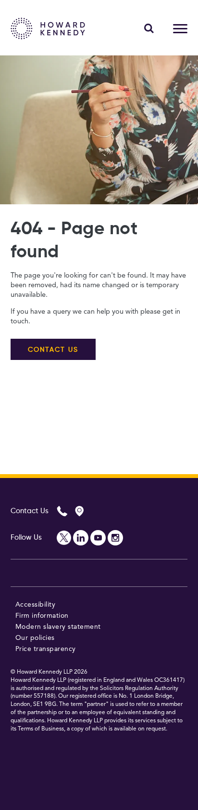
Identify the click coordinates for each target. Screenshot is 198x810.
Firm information (42, 615)
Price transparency (45, 649)
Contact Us (30, 511)
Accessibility (35, 604)
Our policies (35, 638)
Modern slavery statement (58, 627)
